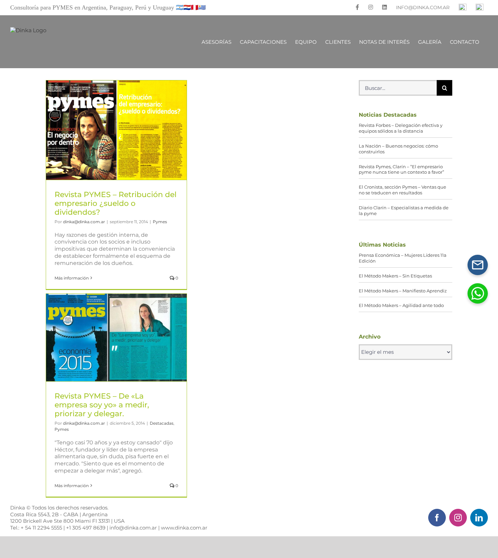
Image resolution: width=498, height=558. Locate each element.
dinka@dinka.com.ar (84, 221)
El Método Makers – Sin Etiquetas (395, 275)
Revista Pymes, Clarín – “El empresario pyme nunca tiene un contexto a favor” (401, 169)
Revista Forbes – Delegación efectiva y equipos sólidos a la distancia (400, 128)
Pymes (160, 221)
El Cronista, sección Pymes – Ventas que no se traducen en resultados (402, 189)
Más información (72, 278)
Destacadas (161, 423)
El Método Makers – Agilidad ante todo (401, 305)
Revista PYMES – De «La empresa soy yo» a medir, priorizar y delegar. (116, 337)
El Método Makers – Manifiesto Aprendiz (403, 290)
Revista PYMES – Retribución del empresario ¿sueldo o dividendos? (116, 130)
